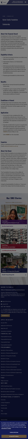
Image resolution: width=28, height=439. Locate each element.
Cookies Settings (14, 432)
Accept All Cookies (14, 436)
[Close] (25, 423)
